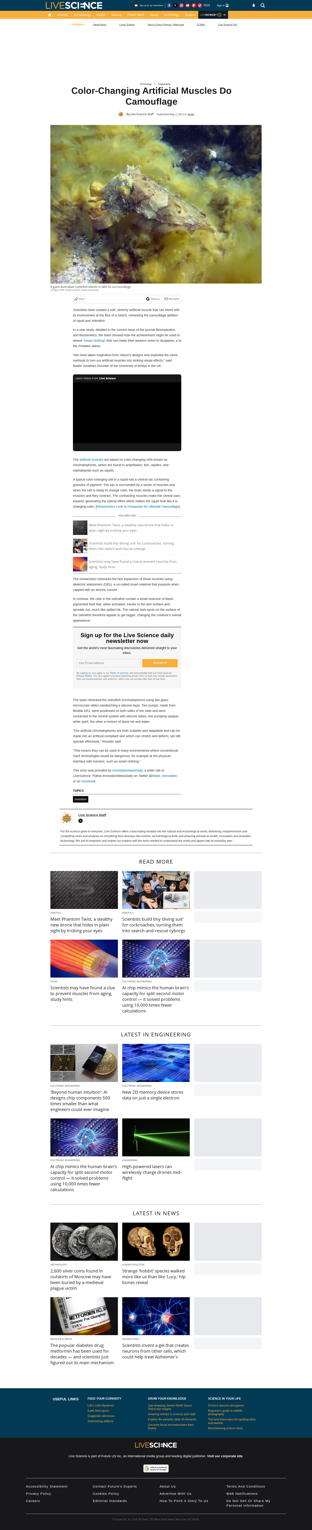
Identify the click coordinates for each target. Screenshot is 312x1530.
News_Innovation (164, 776)
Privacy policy (38, 1494)
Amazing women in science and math (172, 1414)
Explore (190, 15)
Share (82, 298)
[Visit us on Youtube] (187, 5)
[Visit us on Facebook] (169, 5)
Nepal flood (99, 24)
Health (101, 15)
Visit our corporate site (224, 1456)
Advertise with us (176, 1494)
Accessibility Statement (47, 1486)
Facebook (88, 781)
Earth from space (98, 1410)
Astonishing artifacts (100, 1421)
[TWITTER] (81, 820)
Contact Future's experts (115, 1486)
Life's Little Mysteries (101, 1405)
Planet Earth (135, 15)
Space (154, 15)
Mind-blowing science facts (225, 1428)
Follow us (155, 298)
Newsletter (174, 298)
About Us (168, 1486)
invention (80, 799)
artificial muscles (91, 459)
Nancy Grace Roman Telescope (166, 24)
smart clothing (94, 340)
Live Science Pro (227, 24)
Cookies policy (106, 1494)
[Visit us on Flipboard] (194, 5)
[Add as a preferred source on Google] (156, 1468)
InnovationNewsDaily (127, 770)
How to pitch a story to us (184, 1501)
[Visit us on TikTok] (200, 5)
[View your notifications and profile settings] (253, 5)
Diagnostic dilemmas (101, 1415)
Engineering (164, 84)
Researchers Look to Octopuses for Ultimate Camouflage (138, 506)
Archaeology (82, 15)
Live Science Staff (142, 114)
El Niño (201, 24)
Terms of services (119, 673)
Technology (171, 15)
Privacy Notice (84, 676)
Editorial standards (110, 1501)
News (191, 114)
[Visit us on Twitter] (175, 5)
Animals (62, 15)
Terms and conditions (245, 1486)
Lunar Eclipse (127, 24)
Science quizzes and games (226, 1405)
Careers (33, 1501)
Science (116, 15)
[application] (127, 412)
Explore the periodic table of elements (172, 1419)
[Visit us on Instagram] (181, 5)
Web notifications (242, 1494)
